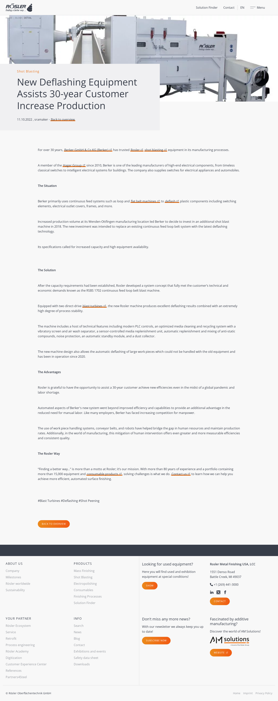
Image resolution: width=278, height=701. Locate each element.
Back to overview (63, 119)
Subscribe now (156, 640)
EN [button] (242, 7)
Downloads (82, 664)
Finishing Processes (88, 596)
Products (83, 564)
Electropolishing (85, 584)
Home (9, 17)
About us (14, 564)
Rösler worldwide (18, 584)
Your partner (18, 618)
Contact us (179, 474)
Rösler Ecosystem (18, 626)
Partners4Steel (16, 677)
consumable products (102, 474)
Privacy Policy (263, 693)
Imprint (248, 693)
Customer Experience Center (26, 664)
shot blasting (154, 150)
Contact (229, 7)
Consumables (83, 590)
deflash (170, 201)
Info (78, 618)
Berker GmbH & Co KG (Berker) (86, 150)
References (14, 671)
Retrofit (11, 638)
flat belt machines (143, 201)
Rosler (135, 150)
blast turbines (93, 306)
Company (12, 571)
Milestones (13, 577)
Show (150, 585)
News (78, 632)
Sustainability (15, 590)
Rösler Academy (17, 651)
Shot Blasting (83, 577)
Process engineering (20, 645)
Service (11, 632)
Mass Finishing (84, 571)
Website (219, 652)
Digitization (14, 658)
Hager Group (72, 165)
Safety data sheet (86, 658)
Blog (18, 17)
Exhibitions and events (90, 651)
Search (79, 626)
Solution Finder (207, 7)
